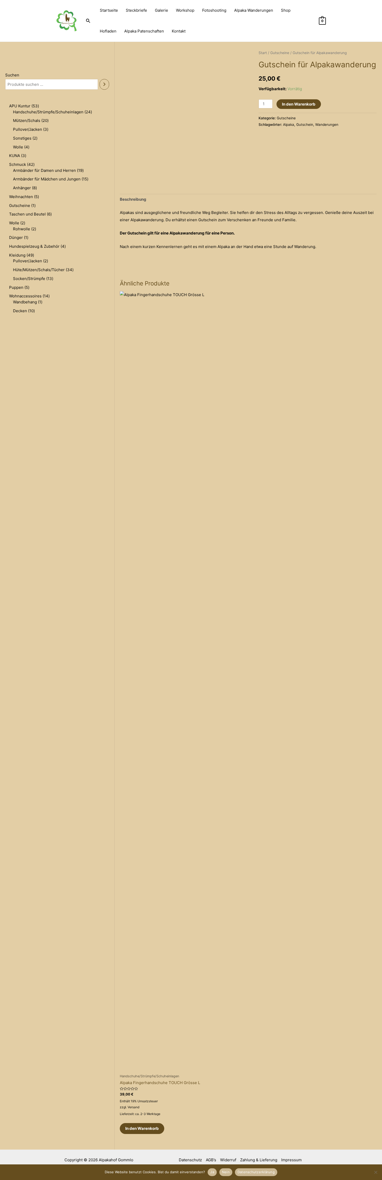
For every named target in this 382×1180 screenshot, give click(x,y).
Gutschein (304, 124)
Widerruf (228, 1159)
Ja (212, 1172)
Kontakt (179, 31)
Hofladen (108, 31)
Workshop (185, 10)
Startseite (109, 10)
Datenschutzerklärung (256, 1172)
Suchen (12, 75)
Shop (286, 10)
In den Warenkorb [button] (142, 1128)
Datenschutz (190, 1159)
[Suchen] (104, 84)
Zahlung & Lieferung (258, 1159)
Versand (133, 1107)
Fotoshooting (214, 10)
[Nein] (375, 1172)
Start (263, 53)
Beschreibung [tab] (133, 199)
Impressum (291, 1159)
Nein (226, 1172)
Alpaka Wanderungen (253, 10)
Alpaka (288, 124)
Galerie (161, 10)
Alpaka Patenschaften (144, 31)
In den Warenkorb (298, 104)
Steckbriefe (136, 10)
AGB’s (211, 1159)
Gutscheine (279, 53)
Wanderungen (326, 124)
